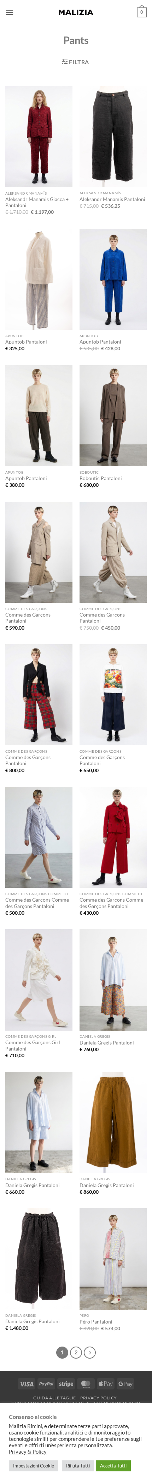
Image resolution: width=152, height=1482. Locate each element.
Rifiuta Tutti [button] (78, 1466)
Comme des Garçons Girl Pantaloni (32, 1046)
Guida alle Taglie (54, 1397)
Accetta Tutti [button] (113, 1466)
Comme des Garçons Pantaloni (28, 618)
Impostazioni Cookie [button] (33, 1466)
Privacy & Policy (28, 1452)
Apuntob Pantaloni (26, 342)
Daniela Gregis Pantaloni (107, 1043)
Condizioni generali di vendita (50, 1403)
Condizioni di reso (117, 1403)
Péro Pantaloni (96, 1322)
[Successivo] (90, 1353)
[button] (9, 12)
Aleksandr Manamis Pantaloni (112, 199)
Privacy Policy (98, 1397)
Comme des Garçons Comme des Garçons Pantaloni (37, 903)
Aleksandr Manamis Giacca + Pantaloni (37, 202)
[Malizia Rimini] (76, 12)
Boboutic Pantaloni (101, 478)
